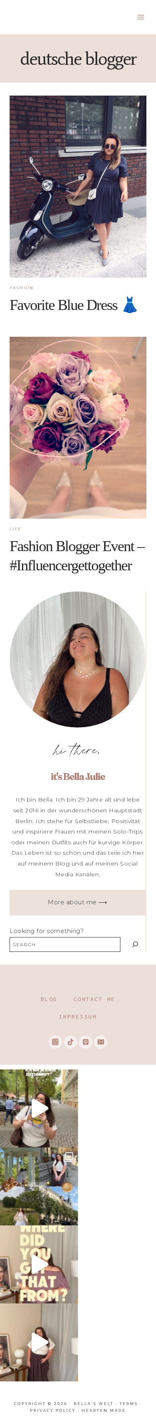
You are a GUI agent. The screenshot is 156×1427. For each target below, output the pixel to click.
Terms (129, 1403)
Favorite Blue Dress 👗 (74, 304)
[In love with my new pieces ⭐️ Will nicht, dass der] (39, 1264)
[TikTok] (70, 1042)
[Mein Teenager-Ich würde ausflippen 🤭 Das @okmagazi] (39, 1108)
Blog (49, 999)
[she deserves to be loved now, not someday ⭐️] (39, 1342)
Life (16, 529)
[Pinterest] (85, 1042)
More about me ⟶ (78, 902)
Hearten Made (104, 1410)
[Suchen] (135, 944)
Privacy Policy (53, 1410)
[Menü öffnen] (140, 17)
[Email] (100, 1042)
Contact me (95, 999)
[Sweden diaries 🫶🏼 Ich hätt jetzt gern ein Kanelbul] (39, 1186)
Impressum (78, 1016)
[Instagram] (55, 1042)
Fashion (22, 287)
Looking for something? (47, 931)
